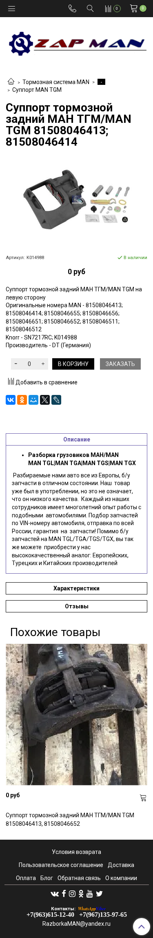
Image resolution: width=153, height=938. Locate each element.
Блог (46, 878)
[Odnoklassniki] (81, 893)
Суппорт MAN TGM (37, 89)
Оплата (26, 878)
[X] (45, 400)
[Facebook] (64, 893)
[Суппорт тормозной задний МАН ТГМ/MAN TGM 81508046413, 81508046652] (76, 714)
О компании (121, 878)
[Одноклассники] (22, 400)
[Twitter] (99, 893)
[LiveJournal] (56, 400)
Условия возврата (76, 852)
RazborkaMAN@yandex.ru (76, 923)
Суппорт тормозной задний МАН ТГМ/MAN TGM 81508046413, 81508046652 (70, 819)
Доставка (121, 865)
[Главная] (11, 82)
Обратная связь (79, 878)
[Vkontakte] (55, 893)
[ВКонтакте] (11, 400)
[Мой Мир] (33, 400)
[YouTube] (89, 893)
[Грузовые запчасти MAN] (76, 41)
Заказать (120, 364)
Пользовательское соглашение (61, 865)
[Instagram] (72, 893)
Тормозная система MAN (55, 82)
